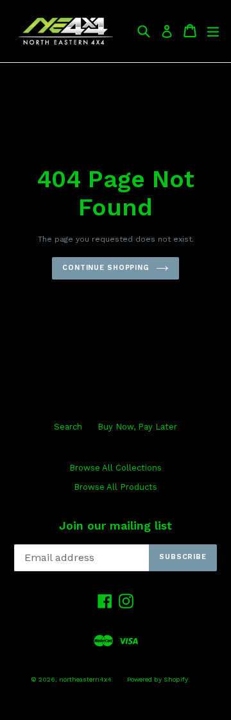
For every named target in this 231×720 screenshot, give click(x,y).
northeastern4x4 (85, 679)
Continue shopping (106, 268)
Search (68, 426)
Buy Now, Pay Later (137, 426)
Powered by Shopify (157, 679)
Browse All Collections (115, 468)
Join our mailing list (115, 525)
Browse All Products (115, 487)
